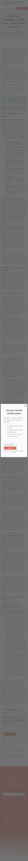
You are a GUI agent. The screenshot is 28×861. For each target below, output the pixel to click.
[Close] (25, 405)
